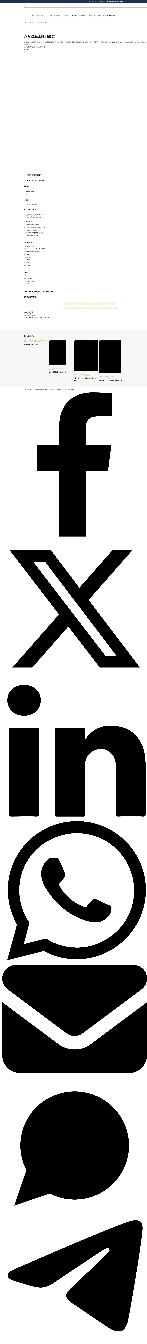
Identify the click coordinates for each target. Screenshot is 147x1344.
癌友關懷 (83, 16)
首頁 (33, 16)
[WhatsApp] (74, 964)
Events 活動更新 (53, 368)
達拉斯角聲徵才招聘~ (31, 344)
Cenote (51, 389)
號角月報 (92, 16)
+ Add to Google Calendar (34, 174)
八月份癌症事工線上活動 (57, 372)
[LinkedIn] (74, 820)
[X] (74, 680)
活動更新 (66, 16)
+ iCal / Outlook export (33, 176)
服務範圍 (75, 16)
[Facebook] (74, 536)
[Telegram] (74, 1341)
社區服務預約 (39, 16)
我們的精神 (58, 16)
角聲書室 (98, 16)
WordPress (71, 389)
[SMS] (74, 1217)
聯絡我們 (105, 16)
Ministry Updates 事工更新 (31, 340)
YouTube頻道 (48, 16)
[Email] (74, 1072)
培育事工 (42, 340)
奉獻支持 (113, 16)
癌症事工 (61, 368)
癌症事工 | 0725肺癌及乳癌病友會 (110, 380)
